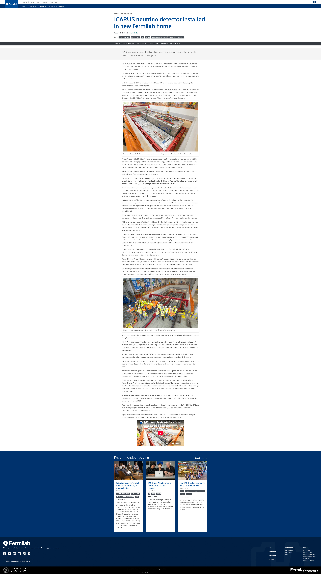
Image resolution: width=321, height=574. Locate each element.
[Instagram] (14, 553)
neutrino (148, 37)
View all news (199, 458)
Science (24, 6)
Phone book (53, 2)
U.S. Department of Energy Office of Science (158, 569)
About (32, 2)
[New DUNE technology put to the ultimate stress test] (192, 470)
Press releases (140, 43)
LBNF (137, 496)
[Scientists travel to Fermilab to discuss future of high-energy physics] (128, 470)
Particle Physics (307, 552)
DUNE (137, 493)
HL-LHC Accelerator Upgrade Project (125, 496)
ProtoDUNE (189, 494)
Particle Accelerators (309, 554)
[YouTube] (19, 553)
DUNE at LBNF (33, 6)
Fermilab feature (121, 499)
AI (149, 493)
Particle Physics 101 (308, 560)
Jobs (38, 2)
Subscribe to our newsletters (18, 561)
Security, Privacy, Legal (143, 572)
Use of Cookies (152, 572)
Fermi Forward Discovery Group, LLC (140, 569)
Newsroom (43, 6)
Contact (45, 2)
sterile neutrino (172, 37)
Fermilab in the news (153, 43)
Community (52, 6)
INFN (138, 37)
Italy (143, 37)
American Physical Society (123, 493)
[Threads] (24, 553)
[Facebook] (4, 553)
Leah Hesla (133, 33)
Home (25, 2)
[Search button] (179, 43)
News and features (128, 43)
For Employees (289, 550)
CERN (120, 37)
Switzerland (180, 37)
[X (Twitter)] (9, 553)
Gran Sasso (126, 37)
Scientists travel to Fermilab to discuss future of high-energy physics (127, 485)
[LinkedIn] (29, 553)
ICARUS (133, 37)
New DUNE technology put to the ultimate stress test (192, 484)
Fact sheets (164, 43)
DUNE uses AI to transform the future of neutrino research (159, 485)
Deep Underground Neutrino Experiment (194, 491)
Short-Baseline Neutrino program (159, 37)
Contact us (173, 43)
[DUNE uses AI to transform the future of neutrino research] (160, 470)
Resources (61, 6)
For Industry (288, 552)
